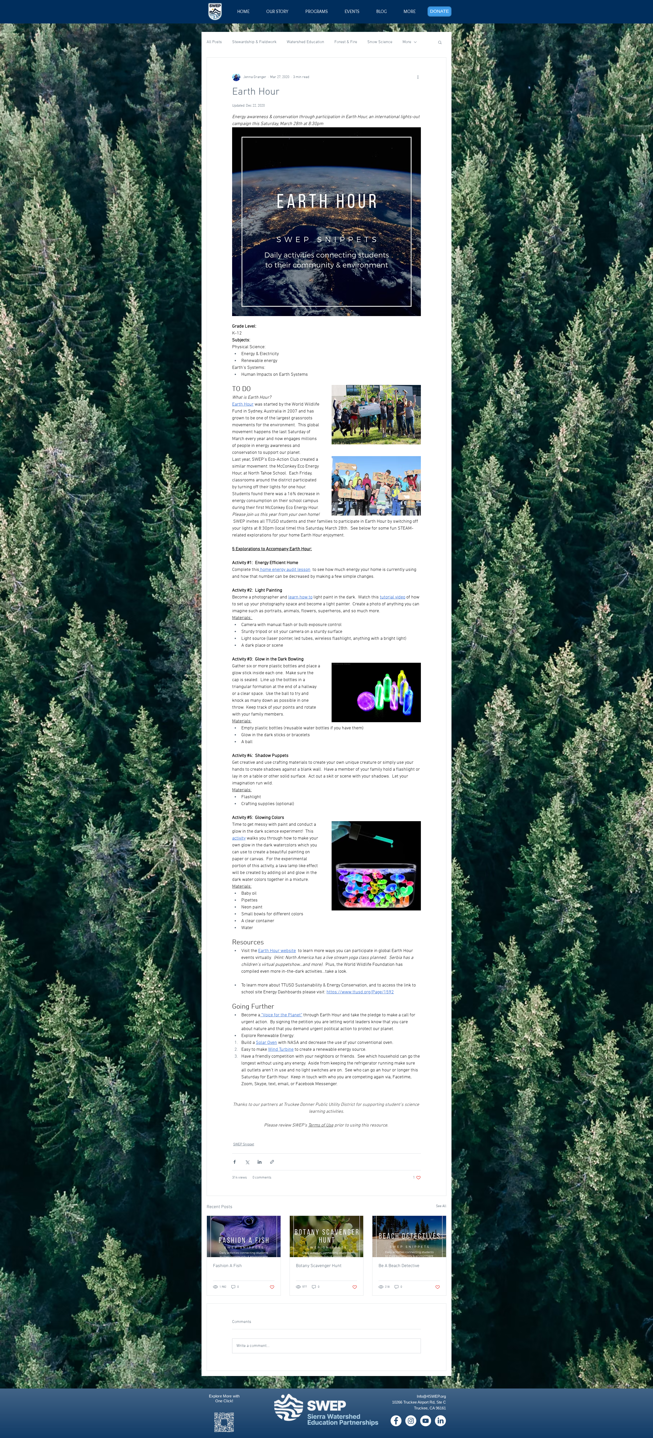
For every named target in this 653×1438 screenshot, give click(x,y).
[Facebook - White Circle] (396, 1420)
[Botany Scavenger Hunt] (326, 1236)
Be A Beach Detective (399, 1266)
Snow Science (379, 42)
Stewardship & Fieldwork (254, 42)
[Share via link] (272, 1161)
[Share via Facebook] (234, 1161)
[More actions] (418, 77)
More (407, 42)
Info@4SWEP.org (431, 1396)
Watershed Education (305, 42)
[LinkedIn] (440, 1420)
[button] (352, 11)
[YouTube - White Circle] (425, 1420)
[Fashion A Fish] (244, 1236)
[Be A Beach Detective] (409, 1236)
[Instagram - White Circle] (410, 1420)
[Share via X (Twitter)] (247, 1161)
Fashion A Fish (227, 1266)
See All (441, 1206)
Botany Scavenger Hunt (319, 1266)
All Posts (214, 42)
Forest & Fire (345, 42)
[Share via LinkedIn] (259, 1161)
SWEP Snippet (243, 1144)
